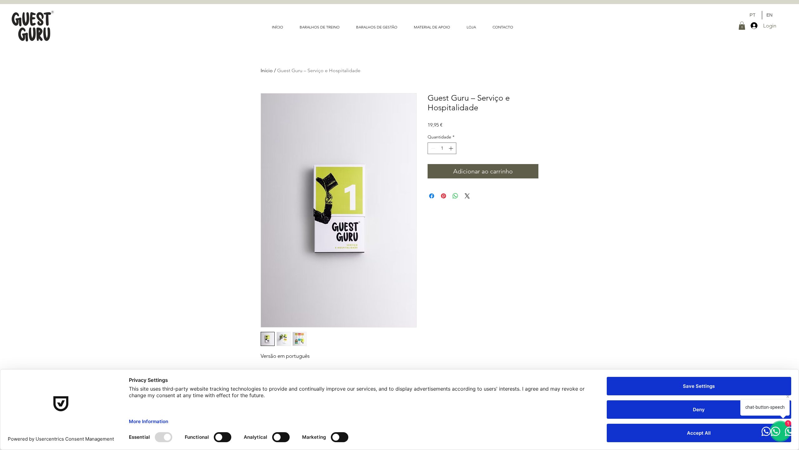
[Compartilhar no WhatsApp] (455, 196)
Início (267, 70)
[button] (741, 26)
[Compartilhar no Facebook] (431, 196)
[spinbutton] (442, 148)
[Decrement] (432, 148)
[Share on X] (467, 196)
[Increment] (451, 148)
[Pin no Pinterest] (443, 196)
